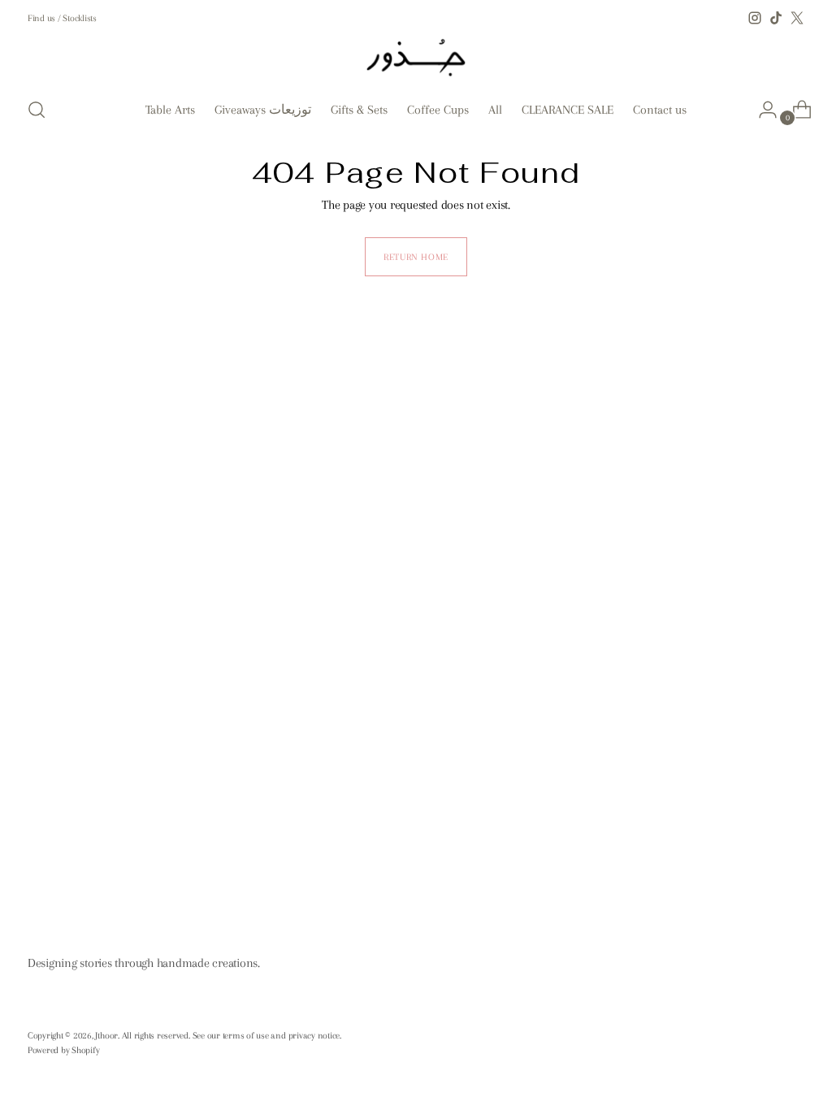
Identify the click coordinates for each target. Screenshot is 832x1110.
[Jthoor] (416, 55)
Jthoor (106, 1035)
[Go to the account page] (761, 109)
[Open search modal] (36, 109)
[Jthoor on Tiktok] (776, 18)
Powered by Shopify (64, 1050)
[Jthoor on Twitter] (797, 18)
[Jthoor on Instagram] (755, 18)
